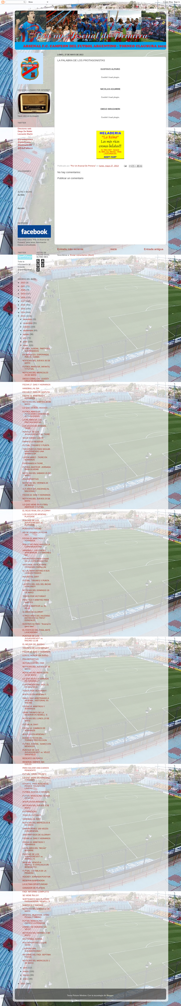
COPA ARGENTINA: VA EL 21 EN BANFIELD (35, 686)
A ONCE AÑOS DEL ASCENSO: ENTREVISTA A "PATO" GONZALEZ (36, 618)
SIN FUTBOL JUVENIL (32, 939)
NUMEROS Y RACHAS (32, 905)
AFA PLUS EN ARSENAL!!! (34, 694)
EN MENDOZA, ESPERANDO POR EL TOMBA (35, 356)
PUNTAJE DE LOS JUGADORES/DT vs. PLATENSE (32, 522)
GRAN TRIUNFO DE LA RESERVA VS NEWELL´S (34, 713)
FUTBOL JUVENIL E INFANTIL (36, 792)
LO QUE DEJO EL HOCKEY (34, 408)
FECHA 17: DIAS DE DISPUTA (36, 392)
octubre (26, 327)
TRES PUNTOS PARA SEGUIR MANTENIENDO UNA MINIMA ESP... (36, 451)
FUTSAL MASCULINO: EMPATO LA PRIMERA (33, 922)
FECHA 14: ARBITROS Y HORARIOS (33, 707)
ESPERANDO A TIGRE (32, 463)
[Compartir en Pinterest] (141, 166)
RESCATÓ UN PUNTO (32, 758)
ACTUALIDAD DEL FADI (33, 663)
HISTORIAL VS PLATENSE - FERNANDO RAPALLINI (35, 566)
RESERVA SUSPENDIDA (33, 881)
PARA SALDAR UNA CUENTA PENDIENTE (35, 769)
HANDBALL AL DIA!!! (31, 819)
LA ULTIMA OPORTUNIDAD (35, 884)
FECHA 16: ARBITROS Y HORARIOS (33, 397)
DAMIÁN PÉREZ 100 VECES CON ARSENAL (35, 830)
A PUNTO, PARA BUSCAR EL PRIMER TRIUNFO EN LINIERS (35, 786)
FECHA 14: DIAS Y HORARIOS (36, 838)
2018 (23, 297)
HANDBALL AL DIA (30, 388)
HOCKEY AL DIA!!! (30, 577)
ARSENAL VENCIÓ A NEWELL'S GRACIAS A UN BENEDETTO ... (35, 864)
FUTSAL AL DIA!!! (30, 725)
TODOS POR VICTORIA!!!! (34, 691)
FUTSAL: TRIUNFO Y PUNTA (35, 445)
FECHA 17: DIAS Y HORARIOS (36, 385)
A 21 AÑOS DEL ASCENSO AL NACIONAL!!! (35, 490)
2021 (23, 286)
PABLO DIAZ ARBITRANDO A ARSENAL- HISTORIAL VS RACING (35, 700)
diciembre (27, 319)
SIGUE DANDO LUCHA (32, 438)
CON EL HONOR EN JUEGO (35, 655)
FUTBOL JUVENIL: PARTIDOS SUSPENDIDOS (36, 350)
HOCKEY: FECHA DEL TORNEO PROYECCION (34, 739)
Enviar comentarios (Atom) (82, 255)
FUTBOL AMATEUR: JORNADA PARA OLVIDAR (36, 468)
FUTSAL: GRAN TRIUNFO (34, 774)
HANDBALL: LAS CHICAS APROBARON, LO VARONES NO (36, 552)
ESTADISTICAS (29, 812)
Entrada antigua (153, 249)
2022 (23, 283)
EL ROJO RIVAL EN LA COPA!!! (36, 511)
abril (25, 968)
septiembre (28, 330)
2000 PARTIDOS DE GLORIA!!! (36, 835)
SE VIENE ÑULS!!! (30, 895)
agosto (26, 334)
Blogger (110, 995)
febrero (26, 975)
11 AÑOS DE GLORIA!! (32, 612)
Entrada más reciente (70, 249)
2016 (23, 305)
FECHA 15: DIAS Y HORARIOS (36, 652)
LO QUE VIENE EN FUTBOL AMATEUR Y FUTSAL (35, 506)
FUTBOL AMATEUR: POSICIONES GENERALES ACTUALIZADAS (35, 414)
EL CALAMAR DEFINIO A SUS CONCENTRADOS (35, 572)
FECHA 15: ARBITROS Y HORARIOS (33, 539)
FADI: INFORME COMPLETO (35, 892)
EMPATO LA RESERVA (32, 442)
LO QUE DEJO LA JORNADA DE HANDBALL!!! (35, 680)
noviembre (28, 323)
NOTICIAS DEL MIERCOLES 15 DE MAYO (35, 674)
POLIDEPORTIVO (30, 479)
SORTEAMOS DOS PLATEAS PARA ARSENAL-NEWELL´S (36, 900)
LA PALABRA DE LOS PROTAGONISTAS (32, 421)
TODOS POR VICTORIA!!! (34, 596)
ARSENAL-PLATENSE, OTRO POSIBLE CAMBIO (35, 916)
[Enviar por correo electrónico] (130, 166)
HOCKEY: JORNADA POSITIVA (36, 877)
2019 (23, 294)
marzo (26, 971)
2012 (23, 984)
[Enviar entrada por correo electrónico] (125, 166)
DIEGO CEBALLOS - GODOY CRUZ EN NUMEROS (35, 380)
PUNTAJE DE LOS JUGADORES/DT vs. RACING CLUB (32, 638)
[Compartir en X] (135, 166)
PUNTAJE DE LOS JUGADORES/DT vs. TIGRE (36, 433)
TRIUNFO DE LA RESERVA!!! (35, 648)
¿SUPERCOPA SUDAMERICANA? (31, 950)
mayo (26, 345)
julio (25, 338)
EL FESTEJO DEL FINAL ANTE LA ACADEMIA (36, 631)
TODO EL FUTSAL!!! (31, 815)
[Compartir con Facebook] (138, 166)
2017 (23, 301)
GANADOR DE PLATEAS (33, 888)
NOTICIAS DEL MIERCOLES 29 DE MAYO (35, 374)
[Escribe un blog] (133, 166)
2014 (23, 312)
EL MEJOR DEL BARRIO (33, 644)
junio (25, 342)
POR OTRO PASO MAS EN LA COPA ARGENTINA (36, 545)
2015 (23, 309)
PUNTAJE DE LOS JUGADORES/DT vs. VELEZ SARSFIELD (36, 752)
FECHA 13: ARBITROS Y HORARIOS (33, 843)
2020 (23, 290)
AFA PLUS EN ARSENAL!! (34, 734)
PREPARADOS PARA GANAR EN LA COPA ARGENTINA (35, 560)
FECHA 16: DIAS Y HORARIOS (36, 495)
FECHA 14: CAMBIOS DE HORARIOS (33, 729)
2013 (23, 316)
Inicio (113, 249)
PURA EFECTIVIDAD (31, 529)
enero (26, 979)
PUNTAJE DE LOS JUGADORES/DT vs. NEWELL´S (32, 856)
